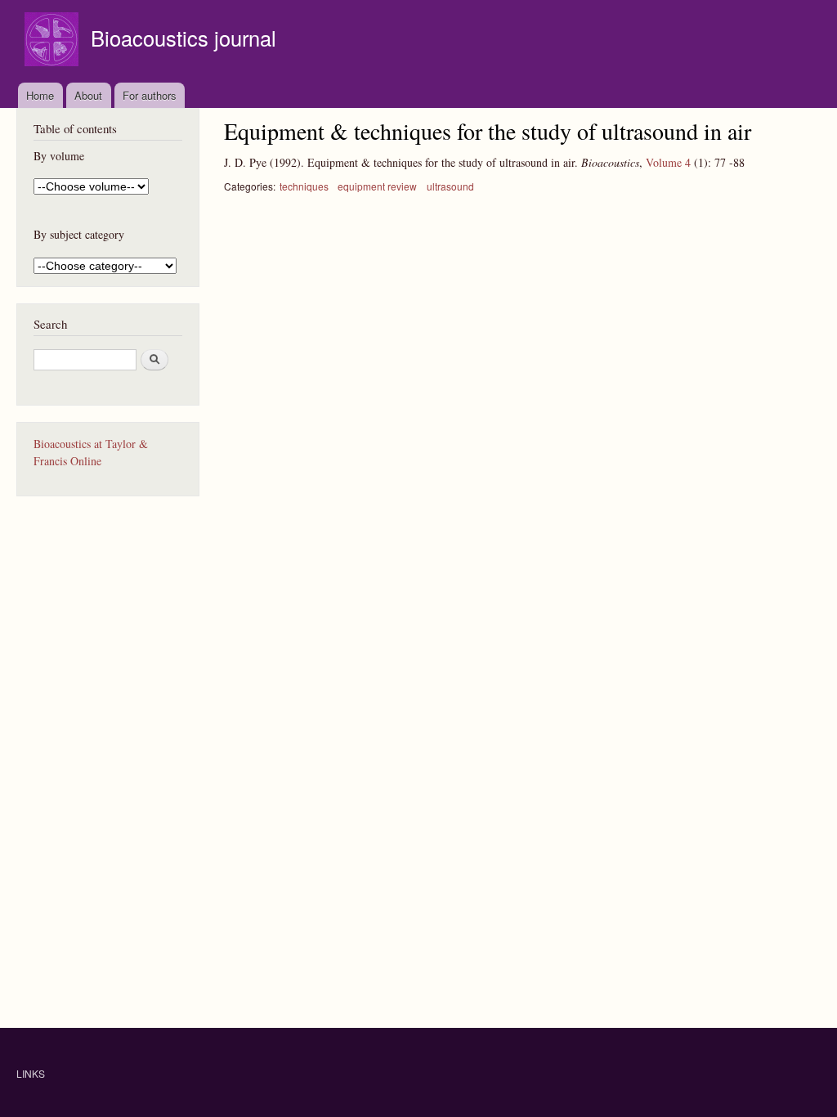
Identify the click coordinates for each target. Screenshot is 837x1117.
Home (40, 95)
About (88, 95)
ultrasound (450, 186)
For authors (150, 95)
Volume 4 (668, 162)
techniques (304, 186)
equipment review (377, 186)
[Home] (53, 41)
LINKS (30, 1073)
